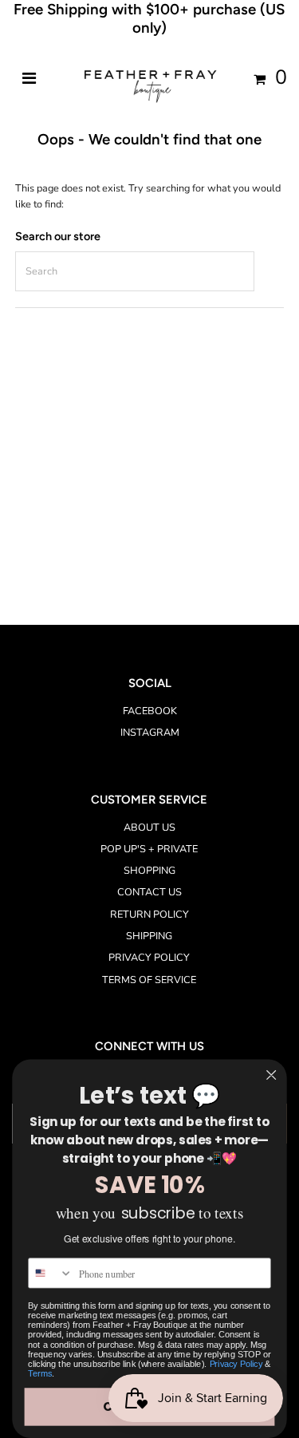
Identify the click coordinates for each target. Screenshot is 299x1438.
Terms (40, 1374)
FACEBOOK (150, 711)
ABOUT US (149, 827)
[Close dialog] (271, 1075)
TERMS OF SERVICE (149, 980)
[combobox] (51, 1273)
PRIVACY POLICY (149, 957)
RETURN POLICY (149, 914)
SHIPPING (149, 936)
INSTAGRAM (149, 732)
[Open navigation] (29, 79)
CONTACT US (149, 892)
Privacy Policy (236, 1364)
